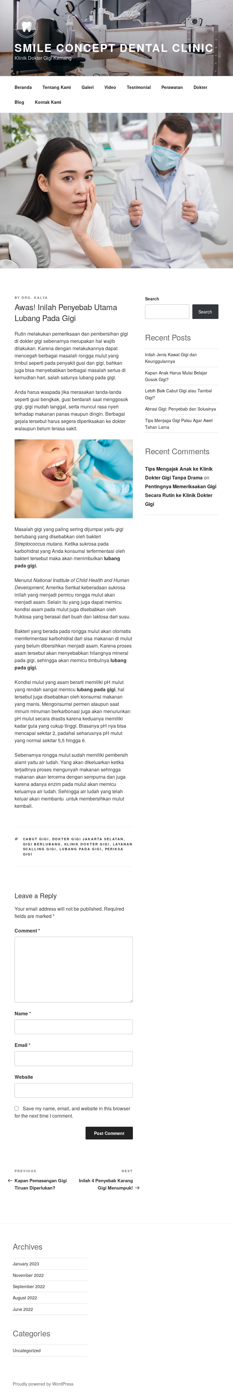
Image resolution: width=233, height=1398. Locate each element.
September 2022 (29, 1286)
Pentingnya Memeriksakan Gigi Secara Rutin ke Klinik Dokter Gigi (180, 495)
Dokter (200, 87)
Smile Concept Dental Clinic (114, 47)
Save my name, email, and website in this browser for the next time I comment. (72, 1112)
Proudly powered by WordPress (43, 1384)
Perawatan (172, 87)
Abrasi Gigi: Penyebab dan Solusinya (180, 409)
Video (110, 87)
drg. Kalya (35, 297)
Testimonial (139, 87)
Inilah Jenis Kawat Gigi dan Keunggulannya (171, 357)
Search (152, 299)
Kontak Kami (48, 102)
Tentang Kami (56, 87)
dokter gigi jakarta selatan (88, 839)
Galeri (88, 87)
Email (22, 1044)
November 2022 (28, 1275)
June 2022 (23, 1309)
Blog (19, 102)
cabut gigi (36, 839)
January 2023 (26, 1264)
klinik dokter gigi (87, 844)
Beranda (23, 87)
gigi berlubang (42, 844)
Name (23, 1013)
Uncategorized (27, 1350)
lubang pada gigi (80, 849)
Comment (27, 930)
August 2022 (25, 1298)
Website (24, 1076)
